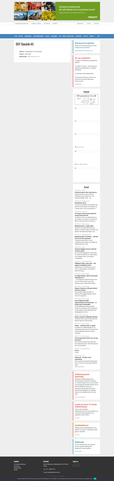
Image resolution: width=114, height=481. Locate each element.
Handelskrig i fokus (80, 203)
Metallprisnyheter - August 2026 (84, 226)
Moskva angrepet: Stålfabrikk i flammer (86, 317)
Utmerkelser (28, 36)
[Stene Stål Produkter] (81, 165)
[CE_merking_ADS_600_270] (86, 113)
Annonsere (17, 466)
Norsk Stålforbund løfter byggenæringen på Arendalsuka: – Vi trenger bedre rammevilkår (86, 302)
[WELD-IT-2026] (86, 156)
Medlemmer (54, 36)
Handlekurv (80, 23)
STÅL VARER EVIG (47, 23)
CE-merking (55, 23)
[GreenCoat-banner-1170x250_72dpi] (57, 11)
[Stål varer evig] (79, 147)
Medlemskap (17, 468)
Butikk (47, 36)
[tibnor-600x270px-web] (86, 173)
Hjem (16, 36)
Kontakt (92, 36)
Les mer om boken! (80, 397)
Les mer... (77, 418)
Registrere (96, 23)
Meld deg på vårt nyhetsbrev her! (84, 50)
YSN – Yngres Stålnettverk (66, 36)
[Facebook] (74, 465)
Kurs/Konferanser (38, 36)
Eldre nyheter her (79, 366)
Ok (95, 478)
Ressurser (78, 36)
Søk (98, 36)
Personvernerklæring (20, 464)
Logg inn (89, 23)
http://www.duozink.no (34, 56)
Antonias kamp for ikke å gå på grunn (86, 192)
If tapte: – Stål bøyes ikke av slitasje (85, 325)
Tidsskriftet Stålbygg (36, 23)
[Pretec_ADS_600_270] (86, 139)
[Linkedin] (78, 465)
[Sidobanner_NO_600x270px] (86, 126)
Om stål (20, 36)
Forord (77, 350)
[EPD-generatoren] (86, 100)
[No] (112, 478)
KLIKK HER (78, 84)
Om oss (85, 36)
